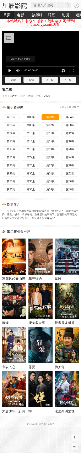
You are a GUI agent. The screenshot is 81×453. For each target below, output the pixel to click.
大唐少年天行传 (13, 411)
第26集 (31, 165)
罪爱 (31, 367)
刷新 (13, 79)
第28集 (70, 165)
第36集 (70, 181)
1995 (47, 95)
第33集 (11, 181)
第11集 (50, 133)
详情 (49, 218)
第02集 (31, 117)
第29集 (11, 173)
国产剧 (13, 95)
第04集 (70, 117)
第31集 (50, 173)
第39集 (50, 189)
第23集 (50, 157)
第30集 (31, 173)
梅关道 (60, 367)
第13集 (11, 141)
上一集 (49, 79)
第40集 (70, 189)
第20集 (70, 149)
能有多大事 (36, 323)
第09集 (11, 133)
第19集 (50, 149)
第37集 (11, 189)
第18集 (31, 149)
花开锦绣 (35, 278)
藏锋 (5, 323)
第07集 (50, 125)
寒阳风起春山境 (13, 278)
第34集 (31, 181)
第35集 (50, 181)
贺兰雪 (7, 89)
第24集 (70, 157)
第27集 (50, 165)
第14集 (31, 141)
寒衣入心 (8, 367)
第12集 (70, 133)
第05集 (11, 125)
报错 (31, 79)
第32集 (70, 173)
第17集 (11, 149)
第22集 (31, 157)
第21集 (11, 157)
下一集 (67, 79)
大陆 (30, 95)
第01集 (11, 117)
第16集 (70, 141)
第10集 (31, 133)
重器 (58, 278)
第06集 (31, 125)
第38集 (31, 189)
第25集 (11, 165)
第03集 (50, 117)
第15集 (50, 141)
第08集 (70, 125)
